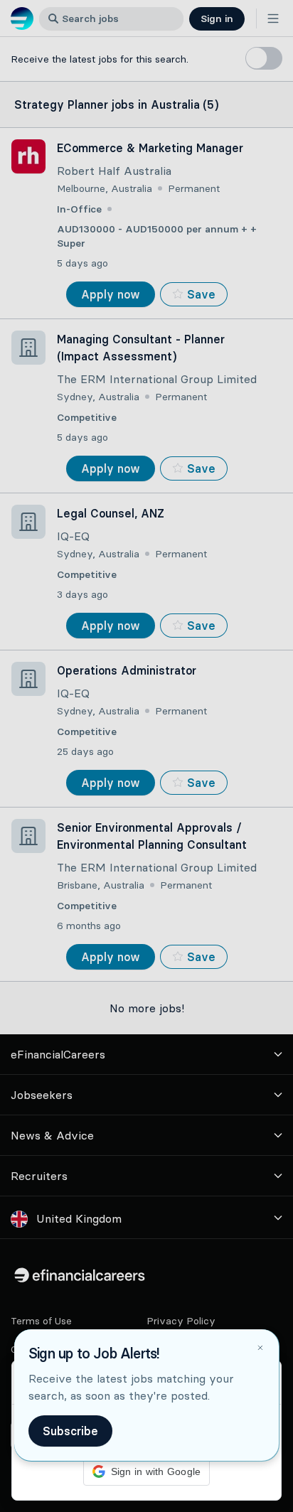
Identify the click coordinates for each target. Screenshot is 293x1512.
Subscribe (70, 1431)
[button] (146, 756)
